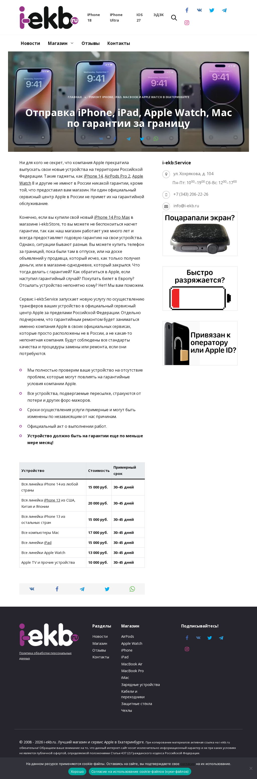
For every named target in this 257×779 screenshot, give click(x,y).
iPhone (127, 650)
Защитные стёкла (136, 703)
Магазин (58, 43)
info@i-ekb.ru (186, 205)
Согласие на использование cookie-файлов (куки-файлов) (140, 771)
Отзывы (91, 43)
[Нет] (250, 768)
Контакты (118, 43)
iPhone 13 (52, 500)
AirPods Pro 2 (117, 176)
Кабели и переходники (133, 694)
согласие (187, 764)
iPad (47, 542)
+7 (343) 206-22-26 (190, 194)
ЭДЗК (159, 14)
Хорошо (77, 771)
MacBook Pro (132, 670)
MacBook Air (131, 664)
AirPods (127, 636)
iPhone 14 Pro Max (112, 217)
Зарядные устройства (140, 684)
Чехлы (126, 710)
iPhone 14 (93, 176)
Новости (30, 43)
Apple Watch (131, 643)
